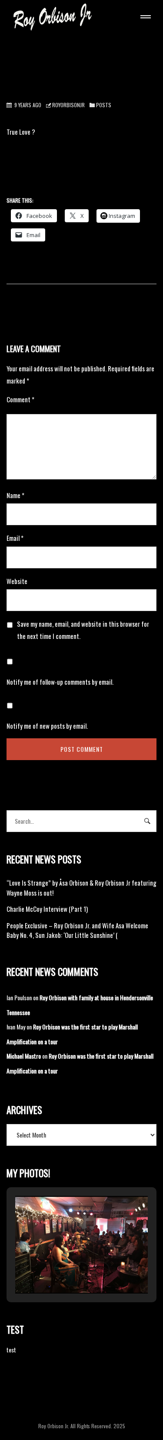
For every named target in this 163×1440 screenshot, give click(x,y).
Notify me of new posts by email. (47, 725)
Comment (20, 399)
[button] (62, 1269)
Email (15, 538)
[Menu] (143, 17)
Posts (103, 105)
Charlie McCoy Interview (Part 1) (47, 909)
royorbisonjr (68, 105)
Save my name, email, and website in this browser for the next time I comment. (83, 630)
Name (15, 495)
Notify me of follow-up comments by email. (60, 681)
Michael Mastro (24, 1055)
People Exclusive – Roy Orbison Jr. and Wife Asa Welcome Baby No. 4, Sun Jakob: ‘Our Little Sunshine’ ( (77, 930)
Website (17, 581)
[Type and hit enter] (147, 821)
